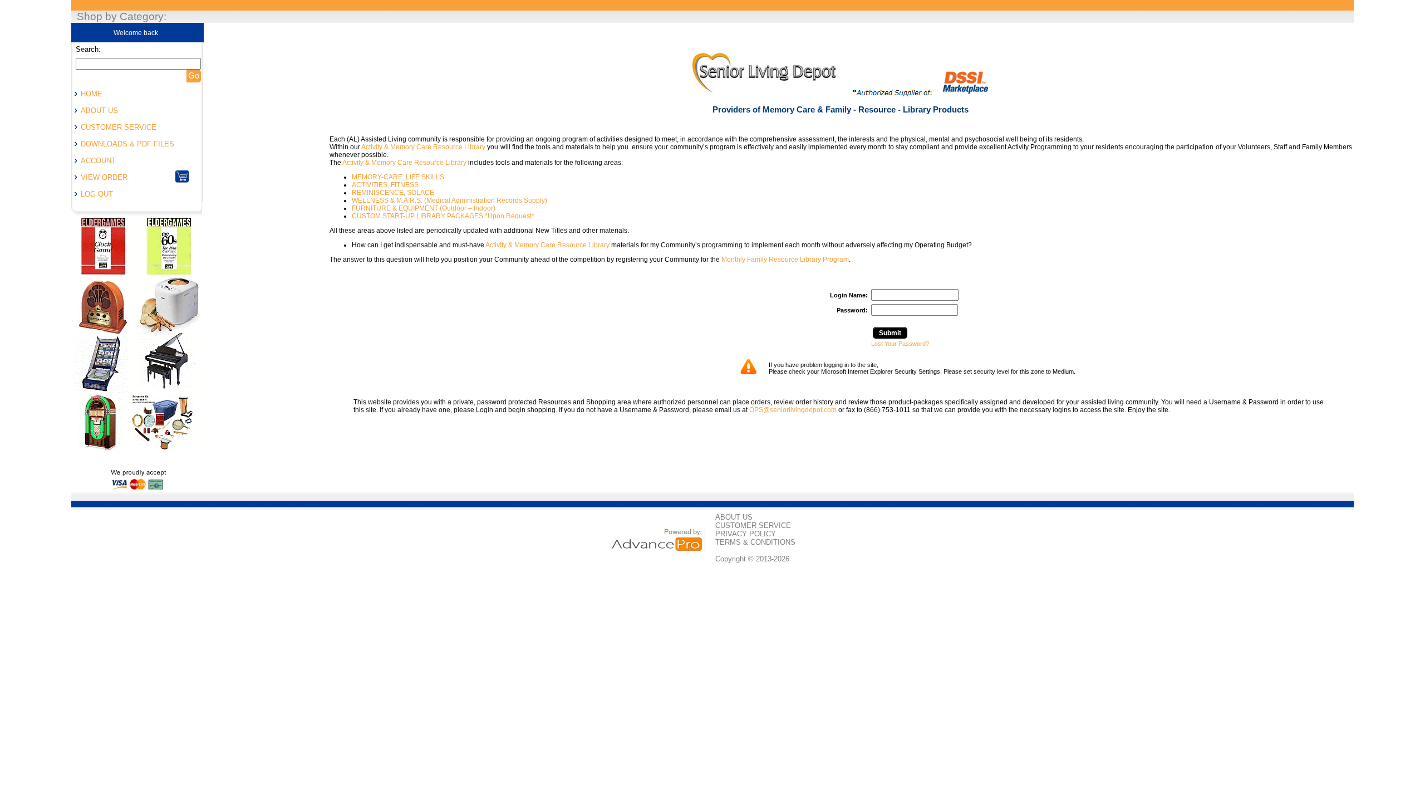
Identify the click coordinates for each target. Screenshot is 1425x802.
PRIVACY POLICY (745, 534)
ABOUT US (99, 110)
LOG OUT (97, 194)
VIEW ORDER (104, 177)
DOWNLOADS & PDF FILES (127, 144)
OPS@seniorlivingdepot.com (793, 410)
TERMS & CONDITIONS (755, 542)
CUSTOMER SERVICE (118, 127)
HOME (91, 94)
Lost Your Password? (900, 343)
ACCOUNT (98, 161)
